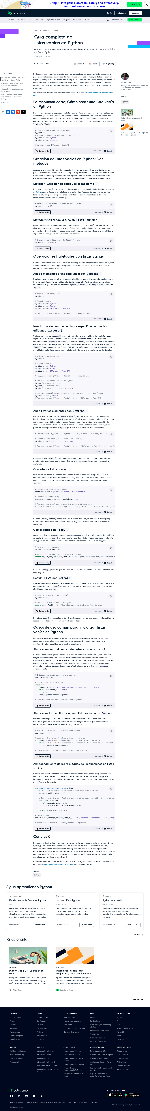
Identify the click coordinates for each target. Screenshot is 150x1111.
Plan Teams (68, 1025)
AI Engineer (121, 1062)
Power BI (120, 1032)
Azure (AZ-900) (123, 1069)
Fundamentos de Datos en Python (27, 900)
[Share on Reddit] (18, 112)
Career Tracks (42, 1017)
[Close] (146, 4)
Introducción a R (43, 1058)
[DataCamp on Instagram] (41, 1096)
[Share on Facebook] (13, 112)
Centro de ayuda (16, 1036)
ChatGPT (120, 1039)
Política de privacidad (17, 1102)
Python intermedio (112, 900)
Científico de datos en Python (101, 1055)
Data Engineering (17, 1058)
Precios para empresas (72, 1021)
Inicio (36, 31)
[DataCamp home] (26, 1090)
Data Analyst (122, 1051)
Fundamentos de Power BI (74, 1064)
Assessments (42, 1036)
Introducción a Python (68, 900)
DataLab (40, 1039)
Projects (40, 1032)
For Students (95, 1021)
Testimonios (94, 1034)
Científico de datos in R (99, 1058)
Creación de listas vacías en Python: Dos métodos (12, 85)
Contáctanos (15, 1039)
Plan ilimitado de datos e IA (74, 1028)
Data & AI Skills (69, 1017)
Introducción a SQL (44, 1055)
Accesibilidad (83, 1102)
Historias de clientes (71, 1032)
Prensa (12, 1021)
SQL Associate (122, 1055)
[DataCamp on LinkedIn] (26, 1096)
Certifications (42, 1028)
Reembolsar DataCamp (99, 1031)
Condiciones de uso (16, 1107)
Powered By (99, 151)
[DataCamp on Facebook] (11, 1096)
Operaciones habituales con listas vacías (12, 90)
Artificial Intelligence (125, 1028)
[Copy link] (3, 112)
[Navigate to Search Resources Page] (108, 20)
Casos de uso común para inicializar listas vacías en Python (11, 97)
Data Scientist (122, 1058)
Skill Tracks (41, 1021)
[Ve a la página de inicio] (16, 13)
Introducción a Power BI (46, 1062)
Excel (119, 1036)
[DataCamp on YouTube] (34, 1096)
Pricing (93, 1017)
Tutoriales (45, 31)
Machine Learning (17, 1055)
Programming (15, 1062)
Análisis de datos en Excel (47, 1066)
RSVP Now (133, 5)
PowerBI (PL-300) (123, 1066)
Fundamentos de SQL (72, 1055)
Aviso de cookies (32, 1102)
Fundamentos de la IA (72, 1051)
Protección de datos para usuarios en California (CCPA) (58, 1102)
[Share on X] (23, 112)
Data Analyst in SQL (98, 1051)
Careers (13, 1025)
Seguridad (94, 1102)
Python (55, 31)
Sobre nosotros (16, 1017)
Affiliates (13, 1028)
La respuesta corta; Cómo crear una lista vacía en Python (13, 79)
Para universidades (97, 1038)
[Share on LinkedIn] (8, 112)
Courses (40, 1025)
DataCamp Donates (98, 1041)
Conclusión (5, 102)
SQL (118, 1025)
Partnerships (15, 1032)
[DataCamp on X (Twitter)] (19, 1096)
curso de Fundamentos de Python (58, 864)
